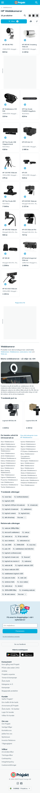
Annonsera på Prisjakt (10, 706)
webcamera (24, 352)
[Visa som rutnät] (30, 15)
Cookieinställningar (9, 765)
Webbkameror (7, 7)
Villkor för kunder (8, 715)
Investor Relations (8, 740)
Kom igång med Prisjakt (10, 664)
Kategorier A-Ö (7, 684)
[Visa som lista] (33, 15)
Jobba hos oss (7, 734)
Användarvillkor (8, 752)
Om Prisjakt (6, 724)
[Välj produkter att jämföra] (31, 21)
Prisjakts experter (8, 674)
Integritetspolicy (8, 762)
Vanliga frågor (7, 727)
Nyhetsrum (6, 737)
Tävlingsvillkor (7, 755)
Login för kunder (8, 712)
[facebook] (21, 783)
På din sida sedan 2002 (10, 668)
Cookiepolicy (6, 758)
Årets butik (6, 681)
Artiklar (4, 671)
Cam (30, 352)
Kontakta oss (7, 730)
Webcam (4, 354)
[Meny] (2, 2)
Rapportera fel (20, 303)
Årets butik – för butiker (10, 709)
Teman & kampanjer (9, 678)
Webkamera (5, 352)
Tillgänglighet (7, 744)
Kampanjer (6, 687)
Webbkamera (14, 352)
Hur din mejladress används (11, 636)
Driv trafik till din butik (10, 702)
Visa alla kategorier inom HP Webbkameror (29, 436)
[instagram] (17, 783)
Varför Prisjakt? (7, 699)
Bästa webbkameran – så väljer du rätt (18, 359)
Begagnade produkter (10, 691)
